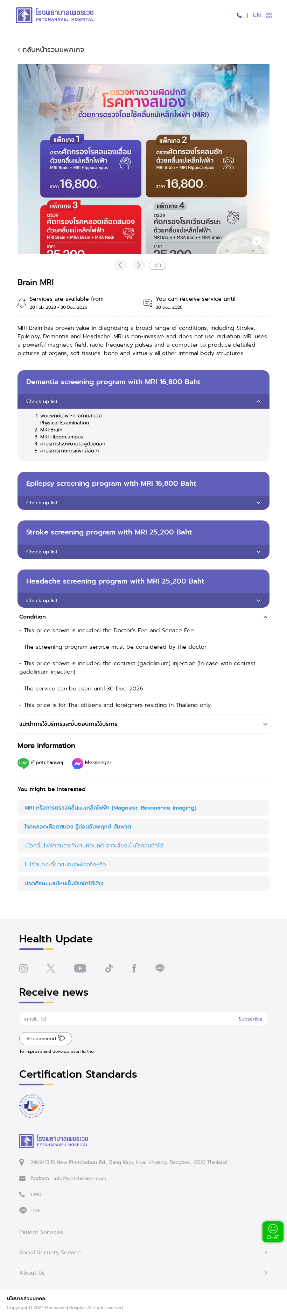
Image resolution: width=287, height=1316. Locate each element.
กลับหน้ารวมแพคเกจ (52, 50)
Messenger (97, 762)
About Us (32, 1273)
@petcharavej (47, 762)
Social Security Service (50, 1252)
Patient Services (41, 1232)
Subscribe (250, 1018)
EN (257, 15)
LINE (35, 1210)
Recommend (42, 1038)
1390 (35, 1194)
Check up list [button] (41, 401)
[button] (144, 617)
